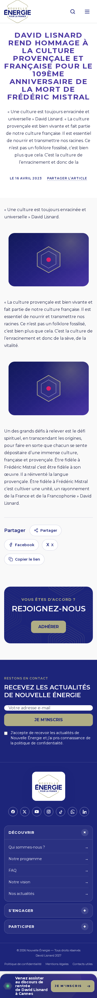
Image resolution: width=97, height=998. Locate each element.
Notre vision (48, 882)
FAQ (48, 870)
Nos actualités (48, 893)
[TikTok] (60, 811)
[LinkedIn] (84, 811)
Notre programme (48, 858)
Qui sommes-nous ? (48, 847)
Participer (47, 926)
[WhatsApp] (72, 811)
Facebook (24, 545)
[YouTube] (36, 811)
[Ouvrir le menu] (87, 11)
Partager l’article (67, 178)
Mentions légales (57, 964)
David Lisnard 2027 (48, 955)
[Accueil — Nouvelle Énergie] (17, 11)
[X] (24, 811)
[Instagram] (48, 811)
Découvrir (48, 832)
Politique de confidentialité (22, 964)
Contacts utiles (83, 964)
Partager (48, 530)
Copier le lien (27, 559)
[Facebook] (13, 811)
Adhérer (52, 628)
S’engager (47, 910)
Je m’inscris (48, 719)
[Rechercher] (72, 11)
